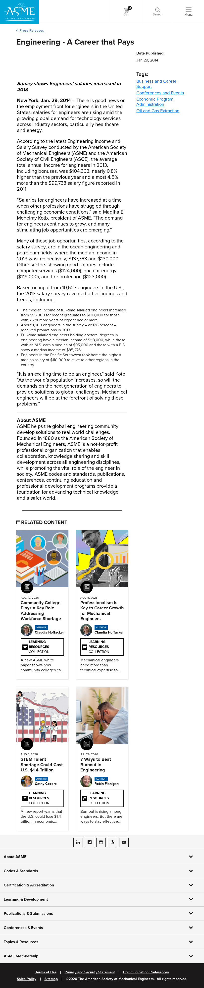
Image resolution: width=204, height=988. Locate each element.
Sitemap (51, 979)
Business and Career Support (156, 83)
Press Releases (31, 30)
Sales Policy (26, 979)
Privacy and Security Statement (90, 972)
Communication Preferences (146, 972)
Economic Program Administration (154, 101)
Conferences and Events (160, 93)
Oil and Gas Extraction (157, 111)
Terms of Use (45, 972)
